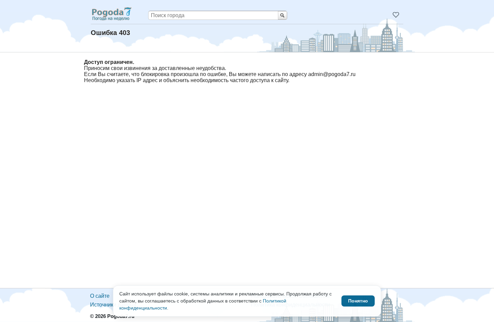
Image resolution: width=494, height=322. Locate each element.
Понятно (358, 300)
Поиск (282, 15)
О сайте (100, 296)
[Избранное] (395, 14)
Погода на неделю (111, 14)
